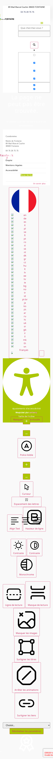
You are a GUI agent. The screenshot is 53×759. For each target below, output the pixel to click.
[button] (42, 23)
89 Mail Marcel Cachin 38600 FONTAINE (26, 7)
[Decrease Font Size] (26, 433)
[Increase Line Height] (26, 465)
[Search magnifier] (34, 45)
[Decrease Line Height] (26, 477)
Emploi (9, 160)
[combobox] (24, 272)
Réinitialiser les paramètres (26, 731)
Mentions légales (14, 165)
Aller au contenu (26, 721)
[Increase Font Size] (26, 421)
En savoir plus (39, 183)
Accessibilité (12, 170)
